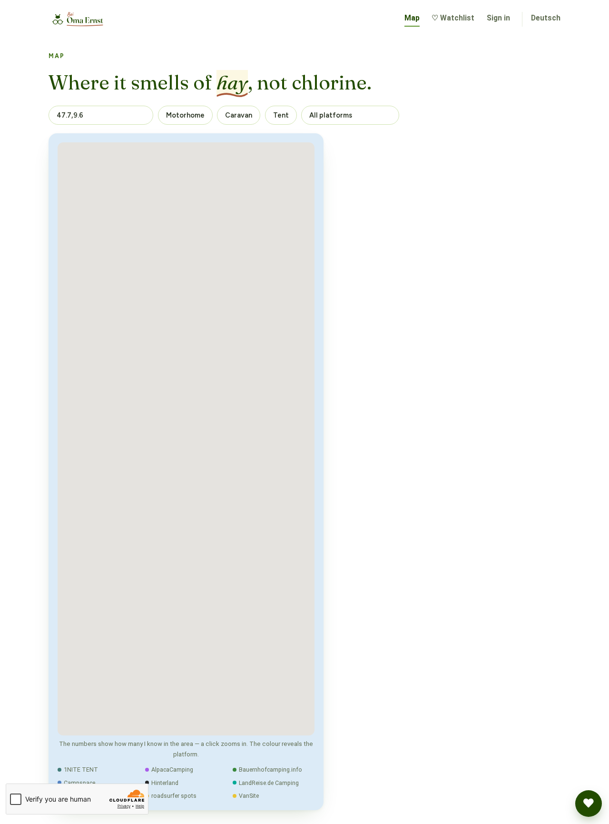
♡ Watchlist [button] (453, 17)
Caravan (238, 115)
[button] (588, 803)
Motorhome (185, 115)
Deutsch (545, 17)
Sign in (498, 17)
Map (412, 17)
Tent (281, 115)
